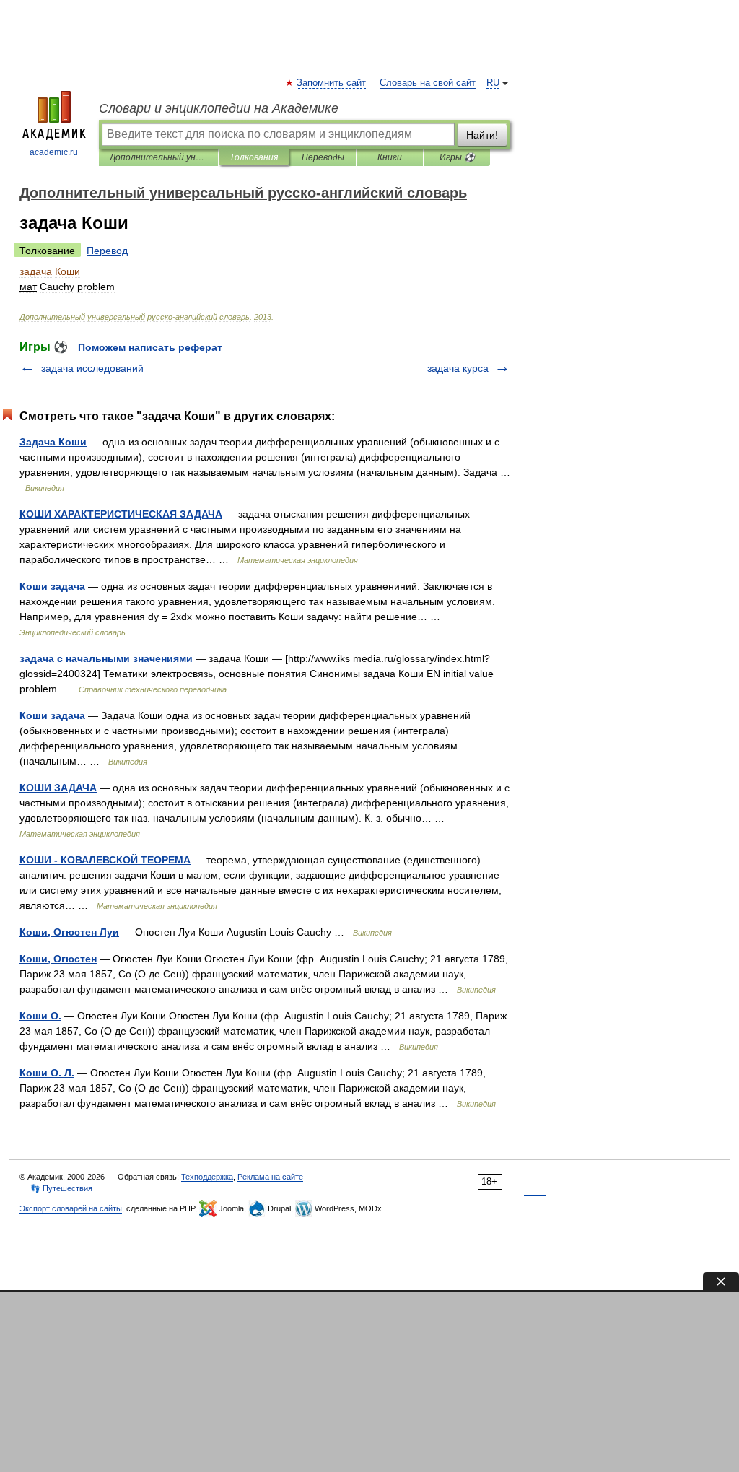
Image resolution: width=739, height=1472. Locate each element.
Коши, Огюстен (58, 958)
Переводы (323, 157)
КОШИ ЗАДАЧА (58, 787)
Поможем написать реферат (150, 347)
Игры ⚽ (457, 157)
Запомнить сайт (332, 83)
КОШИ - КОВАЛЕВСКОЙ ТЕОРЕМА (105, 860)
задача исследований (92, 368)
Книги (389, 157)
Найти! (482, 135)
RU (492, 83)
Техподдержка (207, 1176)
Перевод (107, 250)
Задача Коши (53, 442)
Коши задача (52, 586)
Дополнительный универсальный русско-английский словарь (158, 157)
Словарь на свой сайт (428, 83)
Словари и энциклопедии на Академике (218, 108)
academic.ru (54, 152)
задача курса (458, 368)
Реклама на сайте (270, 1176)
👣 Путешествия (61, 1188)
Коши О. (40, 1016)
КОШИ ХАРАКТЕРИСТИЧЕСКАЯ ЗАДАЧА (120, 514)
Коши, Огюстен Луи (69, 932)
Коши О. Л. (46, 1073)
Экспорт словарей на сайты (70, 1208)
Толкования (253, 157)
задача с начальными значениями (106, 658)
